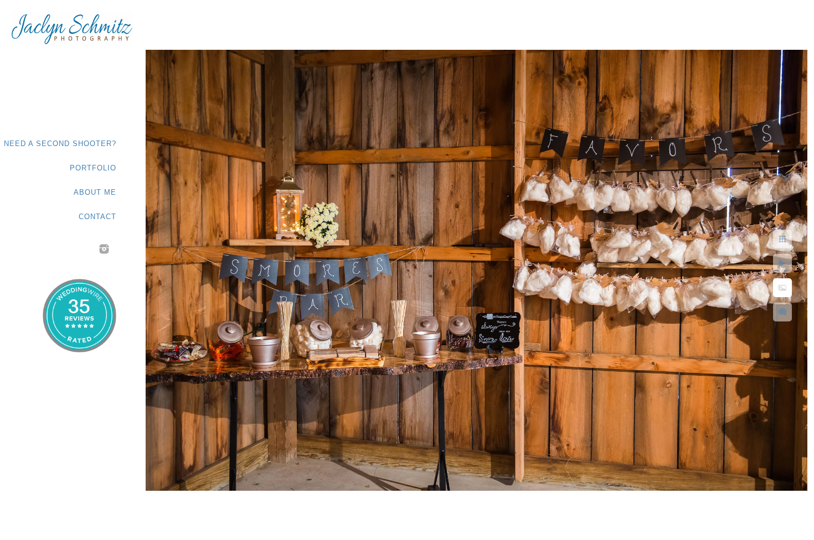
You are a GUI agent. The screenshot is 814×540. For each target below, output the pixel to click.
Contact (97, 216)
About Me (95, 192)
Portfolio (93, 168)
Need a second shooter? (60, 143)
